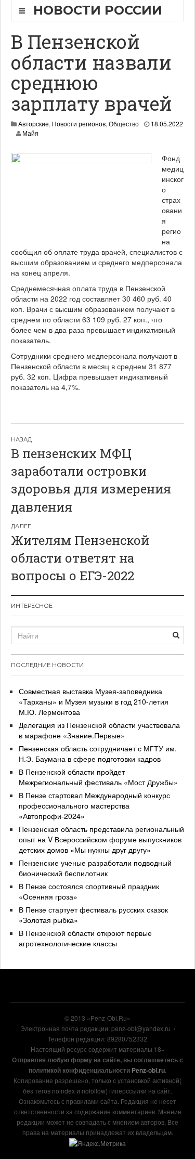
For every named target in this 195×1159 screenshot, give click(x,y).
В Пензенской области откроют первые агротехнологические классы (85, 938)
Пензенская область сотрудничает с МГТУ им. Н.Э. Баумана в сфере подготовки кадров (98, 753)
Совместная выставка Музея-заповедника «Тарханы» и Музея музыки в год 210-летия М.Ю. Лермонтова (93, 701)
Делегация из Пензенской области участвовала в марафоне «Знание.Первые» (99, 730)
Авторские (33, 123)
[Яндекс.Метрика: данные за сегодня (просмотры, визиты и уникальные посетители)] (97, 1143)
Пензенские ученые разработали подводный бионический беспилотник (95, 867)
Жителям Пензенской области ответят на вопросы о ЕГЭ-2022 (80, 558)
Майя (30, 132)
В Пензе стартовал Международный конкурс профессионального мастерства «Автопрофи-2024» (94, 805)
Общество (124, 123)
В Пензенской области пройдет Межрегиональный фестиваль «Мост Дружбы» (98, 776)
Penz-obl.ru (148, 1070)
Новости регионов (79, 123)
